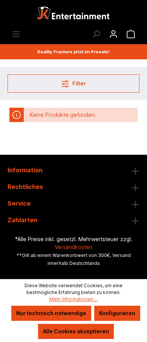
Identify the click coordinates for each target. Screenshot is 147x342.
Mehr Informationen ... (73, 299)
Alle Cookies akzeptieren (76, 331)
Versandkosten (73, 247)
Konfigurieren (117, 313)
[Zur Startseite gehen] (73, 15)
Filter (78, 83)
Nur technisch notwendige (51, 313)
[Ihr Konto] (113, 34)
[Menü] (16, 34)
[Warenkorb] (130, 34)
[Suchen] (96, 34)
